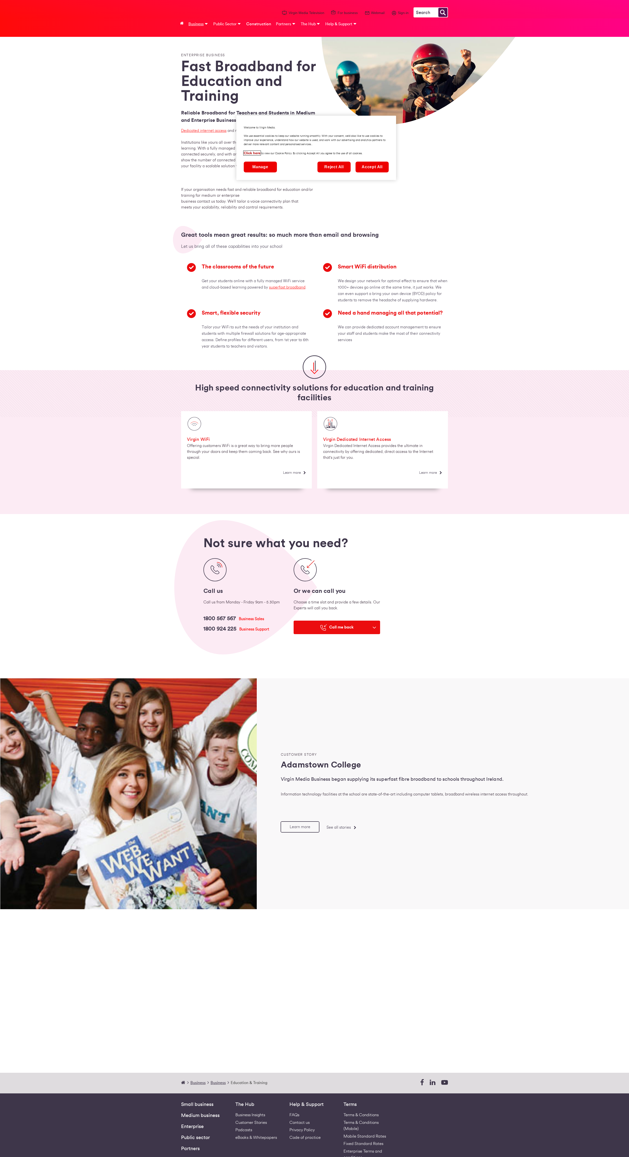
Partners (190, 1148)
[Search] (442, 12)
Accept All (372, 167)
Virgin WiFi (198, 439)
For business (348, 13)
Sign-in (403, 13)
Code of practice (305, 1137)
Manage (260, 167)
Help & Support (306, 1104)
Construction (258, 24)
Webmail (378, 13)
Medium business (200, 1115)
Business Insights (250, 1115)
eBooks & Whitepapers (256, 1137)
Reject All (334, 167)
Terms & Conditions (361, 1115)
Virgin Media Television (306, 13)
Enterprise (192, 1126)
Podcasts (243, 1130)
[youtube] (444, 1083)
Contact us (299, 1122)
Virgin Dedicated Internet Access (357, 439)
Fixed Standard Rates (363, 1144)
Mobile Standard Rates (364, 1136)
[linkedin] (432, 1083)
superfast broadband (287, 287)
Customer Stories (251, 1122)
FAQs (294, 1115)
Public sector (195, 1137)
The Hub (244, 1104)
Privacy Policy (302, 1130)
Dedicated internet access (204, 131)
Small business (197, 1104)
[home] (185, 1083)
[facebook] (422, 1083)
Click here (252, 153)
